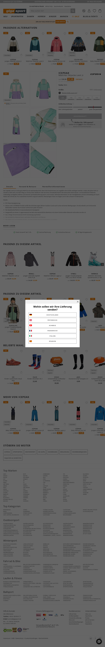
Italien (52, 336)
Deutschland (52, 315)
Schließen (78, 302)
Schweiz (52, 325)
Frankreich (52, 331)
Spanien (52, 341)
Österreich (52, 320)
